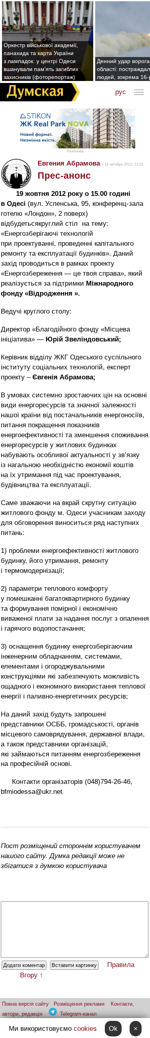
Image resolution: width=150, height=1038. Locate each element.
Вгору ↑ (31, 975)
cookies (85, 1028)
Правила (120, 965)
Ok (113, 1028)
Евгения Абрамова (69, 163)
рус (120, 92)
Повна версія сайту (25, 1004)
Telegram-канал (78, 1014)
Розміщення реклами (79, 1004)
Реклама (75, 151)
